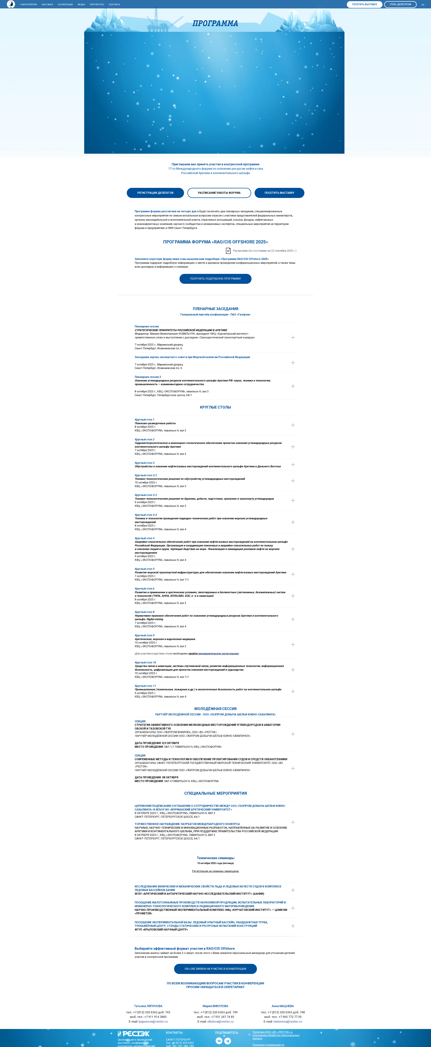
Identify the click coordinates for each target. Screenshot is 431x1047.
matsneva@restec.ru (287, 1021)
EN (423, 5)
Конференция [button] (65, 4)
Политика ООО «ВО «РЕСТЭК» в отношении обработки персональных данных (276, 1035)
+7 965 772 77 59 (290, 1017)
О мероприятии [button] (28, 4)
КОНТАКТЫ (114, 4)
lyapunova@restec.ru (153, 1021)
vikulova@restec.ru (220, 1021)
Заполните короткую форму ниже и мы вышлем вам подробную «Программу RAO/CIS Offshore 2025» (202, 259)
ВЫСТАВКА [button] (47, 4)
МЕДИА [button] (81, 4)
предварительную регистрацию (218, 653)
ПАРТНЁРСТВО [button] (97, 4)
